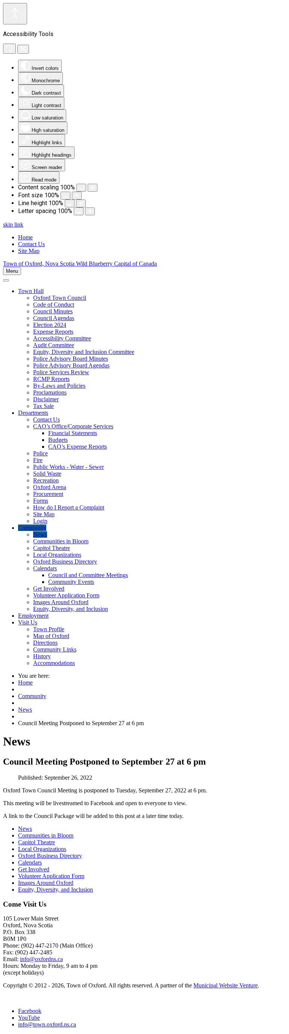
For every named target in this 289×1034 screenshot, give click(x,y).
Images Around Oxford (45, 883)
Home (25, 237)
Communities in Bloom (45, 835)
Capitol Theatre (36, 842)
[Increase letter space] (90, 211)
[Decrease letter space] (79, 211)
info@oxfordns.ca (41, 959)
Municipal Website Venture (225, 985)
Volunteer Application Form (51, 876)
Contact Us (31, 244)
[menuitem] (31, 291)
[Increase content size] (92, 188)
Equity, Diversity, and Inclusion (55, 889)
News (25, 709)
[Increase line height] (81, 203)
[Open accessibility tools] (15, 13)
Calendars (30, 862)
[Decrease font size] (65, 196)
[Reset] (9, 49)
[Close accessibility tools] (23, 49)
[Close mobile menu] (6, 280)
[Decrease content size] (81, 188)
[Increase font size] (77, 196)
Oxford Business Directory (50, 856)
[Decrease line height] (70, 203)
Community (32, 696)
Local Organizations (42, 849)
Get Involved (33, 869)
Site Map (29, 251)
